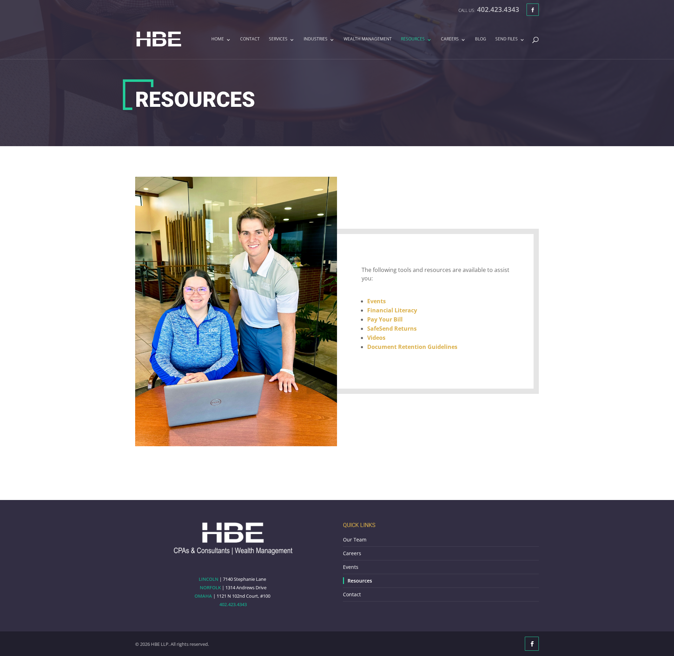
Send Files (506, 39)
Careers (450, 39)
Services (278, 39)
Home (217, 39)
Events (376, 301)
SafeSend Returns (392, 328)
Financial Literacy (392, 310)
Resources (413, 39)
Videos (376, 338)
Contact (250, 39)
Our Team (354, 539)
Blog (480, 39)
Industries (316, 39)
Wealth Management (368, 39)
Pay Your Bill (385, 319)
